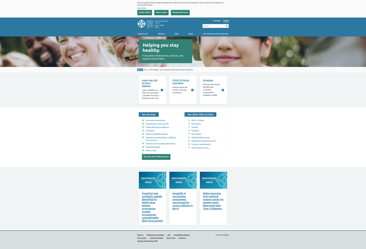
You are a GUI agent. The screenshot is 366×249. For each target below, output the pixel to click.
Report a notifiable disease (157, 134)
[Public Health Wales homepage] (152, 24)
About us (140, 235)
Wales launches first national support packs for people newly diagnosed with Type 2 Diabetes (213, 201)
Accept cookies (144, 12)
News (190, 34)
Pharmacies (196, 134)
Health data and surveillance (157, 127)
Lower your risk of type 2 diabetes (149, 83)
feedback (166, 70)
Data (176, 34)
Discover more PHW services (156, 157)
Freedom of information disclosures (160, 143)
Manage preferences (180, 12)
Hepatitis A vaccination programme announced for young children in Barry (182, 201)
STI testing (150, 130)
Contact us (182, 238)
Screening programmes (155, 120)
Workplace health (153, 147)
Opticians (195, 130)
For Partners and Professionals (216, 34)
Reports (161, 34)
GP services (196, 124)
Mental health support (200, 137)
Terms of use (170, 238)
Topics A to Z (142, 34)
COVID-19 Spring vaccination (180, 81)
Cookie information (156, 238)
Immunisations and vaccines (157, 124)
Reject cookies (161, 12)
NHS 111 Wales (197, 120)
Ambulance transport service (203, 141)
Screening (208, 80)
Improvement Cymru (200, 148)
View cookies (141, 8)
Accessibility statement (182, 235)
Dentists (194, 127)
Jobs (169, 235)
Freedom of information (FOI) (147, 241)
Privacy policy (142, 238)
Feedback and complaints (155, 235)
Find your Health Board (200, 144)
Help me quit (151, 150)
